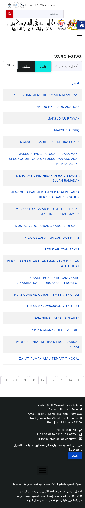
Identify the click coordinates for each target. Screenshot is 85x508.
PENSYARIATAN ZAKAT (62, 249)
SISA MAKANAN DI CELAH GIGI (56, 330)
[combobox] (38, 14)
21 (5, 380)
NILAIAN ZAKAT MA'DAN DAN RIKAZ (52, 237)
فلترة (43, 66)
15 (61, 380)
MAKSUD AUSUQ (67, 130)
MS (42, 5)
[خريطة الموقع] (9, 4)
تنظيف (26, 66)
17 (42, 380)
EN (37, 5)
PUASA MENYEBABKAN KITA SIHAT (53, 306)
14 (70, 380)
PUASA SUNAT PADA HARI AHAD (55, 318)
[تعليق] (16, 4)
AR (32, 5)
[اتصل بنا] (22, 4)
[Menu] (42, 37)
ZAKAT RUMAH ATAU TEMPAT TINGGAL (49, 358)
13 (80, 380)
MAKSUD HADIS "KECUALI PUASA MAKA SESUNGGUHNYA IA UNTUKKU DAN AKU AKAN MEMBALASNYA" (44, 158)
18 (33, 380)
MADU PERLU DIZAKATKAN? (58, 106)
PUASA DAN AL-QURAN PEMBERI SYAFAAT (47, 294)
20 (15, 380)
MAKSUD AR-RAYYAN (63, 118)
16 (52, 380)
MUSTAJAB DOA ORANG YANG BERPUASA (47, 225)
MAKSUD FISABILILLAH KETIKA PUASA (50, 142)
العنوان (75, 83)
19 (24, 380)
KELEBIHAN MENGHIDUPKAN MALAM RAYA (47, 95)
